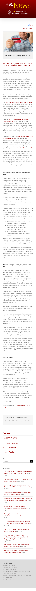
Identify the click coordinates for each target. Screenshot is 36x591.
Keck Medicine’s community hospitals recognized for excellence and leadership (16, 507)
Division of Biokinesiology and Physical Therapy (17, 575)
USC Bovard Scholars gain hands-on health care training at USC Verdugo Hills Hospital (18, 472)
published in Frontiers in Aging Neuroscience (19, 102)
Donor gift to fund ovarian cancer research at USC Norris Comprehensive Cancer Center (17, 515)
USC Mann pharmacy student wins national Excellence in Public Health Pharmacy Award (17, 486)
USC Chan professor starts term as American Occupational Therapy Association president (17, 522)
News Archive (12, 443)
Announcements (21, 405)
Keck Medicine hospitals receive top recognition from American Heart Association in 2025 (18, 499)
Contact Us (9, 433)
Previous (25, 28)
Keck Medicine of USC (9, 565)
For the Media (10, 447)
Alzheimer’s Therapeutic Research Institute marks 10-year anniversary (16, 545)
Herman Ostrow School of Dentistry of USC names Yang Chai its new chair (16, 551)
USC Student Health (8, 580)
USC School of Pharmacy (10, 569)
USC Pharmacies (7, 578)
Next (30, 28)
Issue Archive (10, 452)
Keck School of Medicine (10, 567)
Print (31, 25)
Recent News (10, 437)
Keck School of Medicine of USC (23, 148)
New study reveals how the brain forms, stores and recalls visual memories (17, 493)
